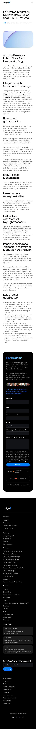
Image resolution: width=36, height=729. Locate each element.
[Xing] (23, 717)
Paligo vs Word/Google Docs (12, 551)
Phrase (5, 609)
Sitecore (6, 606)
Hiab (4, 611)
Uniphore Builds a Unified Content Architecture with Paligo (14, 632)
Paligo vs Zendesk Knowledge (13, 582)
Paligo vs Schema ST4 (10, 573)
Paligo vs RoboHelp (9, 562)
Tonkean (6, 620)
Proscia (5, 589)
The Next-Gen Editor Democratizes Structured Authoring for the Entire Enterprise (18, 651)
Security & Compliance (8, 686)
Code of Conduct (7, 689)
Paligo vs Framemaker (10, 565)
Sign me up (8, 669)
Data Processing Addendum (10, 698)
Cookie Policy (6, 703)
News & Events (8, 528)
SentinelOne (7, 617)
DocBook (6, 579)
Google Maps (7, 544)
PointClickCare (8, 614)
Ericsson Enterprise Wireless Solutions (16, 603)
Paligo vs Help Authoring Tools (13, 568)
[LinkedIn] (13, 717)
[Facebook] (16, 717)
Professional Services (10, 526)
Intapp (5, 600)
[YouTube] (19, 717)
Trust (4, 684)
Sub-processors (7, 700)
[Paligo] (6, 3)
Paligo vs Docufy (8, 571)
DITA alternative (8, 576)
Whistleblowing (7, 678)
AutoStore (6, 598)
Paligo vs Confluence (10, 554)
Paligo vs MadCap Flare (11, 559)
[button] (32, 2)
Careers (6, 523)
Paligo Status (6, 681)
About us (6, 520)
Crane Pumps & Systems (11, 595)
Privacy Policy (22, 461)
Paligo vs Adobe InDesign (11, 557)
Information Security (8, 695)
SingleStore (7, 592)
